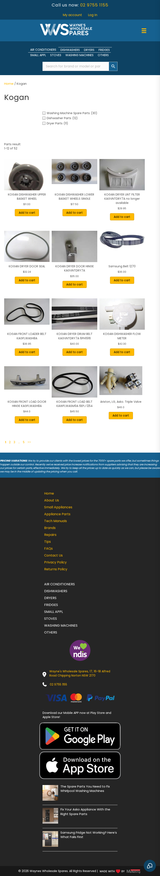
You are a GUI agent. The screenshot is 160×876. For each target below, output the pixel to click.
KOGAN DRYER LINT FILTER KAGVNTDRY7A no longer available (122, 198)
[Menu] (144, 30)
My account (72, 15)
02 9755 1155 (94, 5)
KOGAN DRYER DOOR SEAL (27, 266)
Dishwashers (70, 50)
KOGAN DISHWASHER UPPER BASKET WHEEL (27, 196)
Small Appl (38, 55)
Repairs (50, 534)
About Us (51, 500)
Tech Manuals (55, 521)
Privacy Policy (55, 562)
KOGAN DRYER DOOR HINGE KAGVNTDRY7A (74, 268)
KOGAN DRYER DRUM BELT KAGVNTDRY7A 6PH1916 (74, 336)
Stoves (55, 55)
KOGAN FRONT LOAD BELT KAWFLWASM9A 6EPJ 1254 (74, 404)
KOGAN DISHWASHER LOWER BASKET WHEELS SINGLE (74, 196)
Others (103, 55)
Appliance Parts (57, 514)
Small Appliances (58, 507)
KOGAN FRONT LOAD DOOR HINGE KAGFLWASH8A (27, 404)
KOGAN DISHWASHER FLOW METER (122, 336)
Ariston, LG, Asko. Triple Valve (120, 402)
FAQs (48, 548)
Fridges (104, 50)
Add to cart (27, 213)
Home (9, 83)
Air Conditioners (43, 50)
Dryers (89, 50)
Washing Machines (79, 55)
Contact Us (53, 555)
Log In (92, 15)
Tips (47, 541)
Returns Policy (55, 569)
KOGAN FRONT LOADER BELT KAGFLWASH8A (26, 336)
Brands (50, 527)
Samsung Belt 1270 (122, 266)
